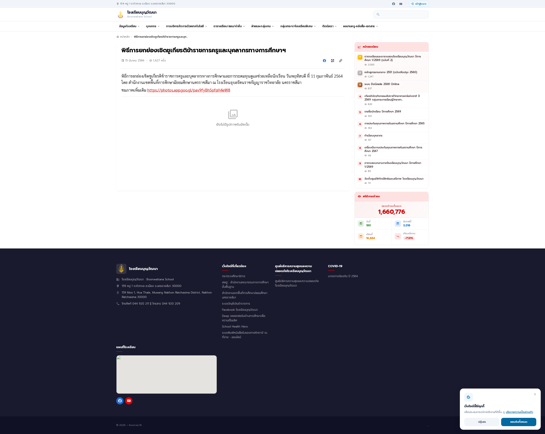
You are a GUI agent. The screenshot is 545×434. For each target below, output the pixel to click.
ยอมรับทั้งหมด (518, 422)
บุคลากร (151, 26)
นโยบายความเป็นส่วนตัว (519, 412)
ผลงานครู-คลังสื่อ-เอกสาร (359, 26)
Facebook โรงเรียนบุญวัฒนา (240, 310)
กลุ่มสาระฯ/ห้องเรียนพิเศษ (296, 26)
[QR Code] (332, 60)
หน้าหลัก (125, 37)
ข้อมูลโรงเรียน (127, 26)
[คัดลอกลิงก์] (340, 60)
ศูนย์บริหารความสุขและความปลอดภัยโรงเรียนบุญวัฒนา (297, 283)
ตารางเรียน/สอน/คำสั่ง (227, 26)
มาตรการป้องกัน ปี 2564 (343, 276)
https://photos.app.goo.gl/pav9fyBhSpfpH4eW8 (188, 89)
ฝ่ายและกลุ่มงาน (261, 26)
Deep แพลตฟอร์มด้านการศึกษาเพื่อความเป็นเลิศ (243, 318)
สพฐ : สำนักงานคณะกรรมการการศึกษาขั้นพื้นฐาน (245, 284)
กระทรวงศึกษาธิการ (233, 276)
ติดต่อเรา (327, 26)
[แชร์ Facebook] (324, 60)
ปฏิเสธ (482, 422)
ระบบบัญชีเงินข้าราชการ (236, 304)
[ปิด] (535, 394)
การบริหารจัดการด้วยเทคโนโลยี (185, 26)
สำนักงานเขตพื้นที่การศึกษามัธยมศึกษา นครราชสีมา (244, 295)
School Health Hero (235, 327)
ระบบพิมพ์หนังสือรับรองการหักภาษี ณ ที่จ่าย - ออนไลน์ (244, 335)
